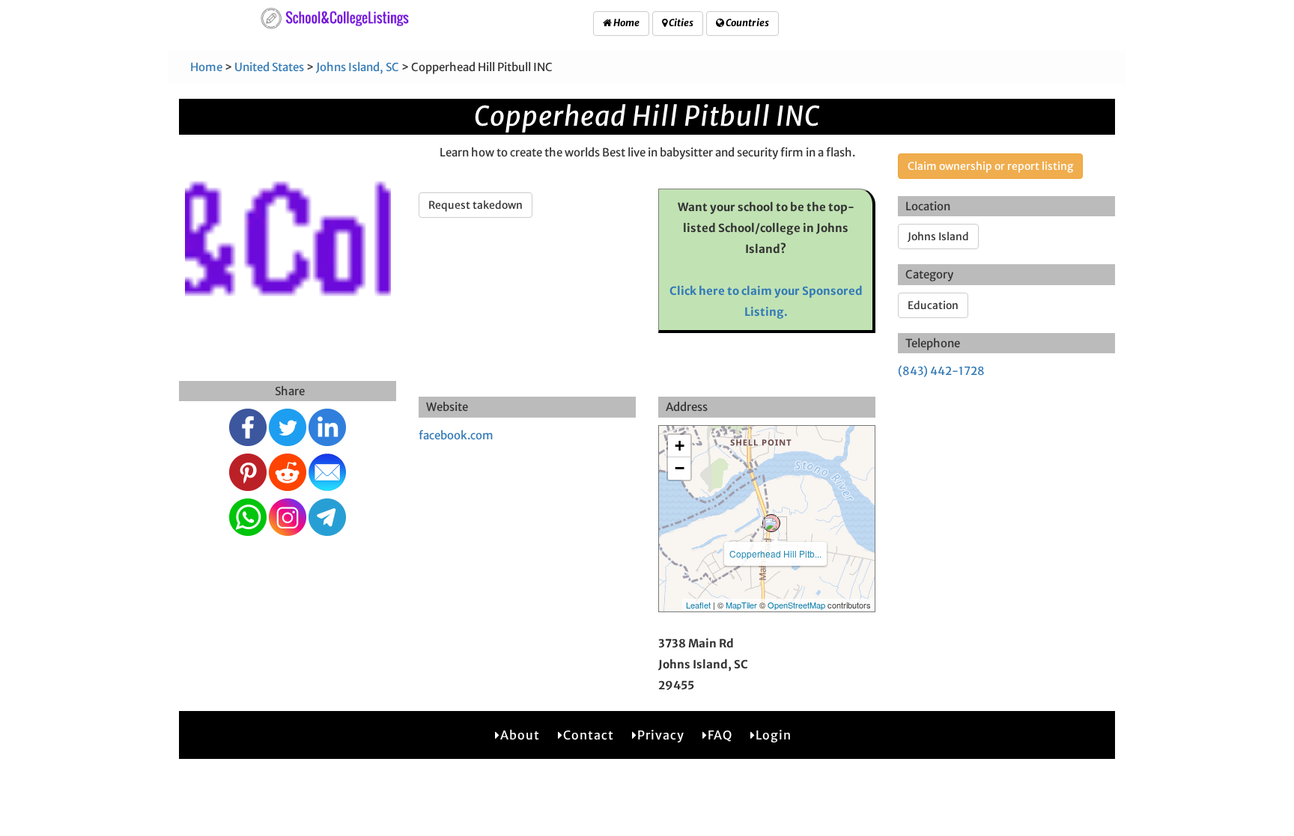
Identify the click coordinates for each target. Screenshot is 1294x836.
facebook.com (456, 435)
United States (269, 67)
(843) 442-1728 (941, 371)
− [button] (679, 468)
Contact (588, 734)
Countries (746, 22)
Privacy (660, 734)
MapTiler (741, 605)
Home (626, 22)
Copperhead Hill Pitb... (775, 553)
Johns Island (938, 236)
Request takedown (475, 205)
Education (933, 305)
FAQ (720, 734)
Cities (680, 22)
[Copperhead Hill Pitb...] (771, 523)
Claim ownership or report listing (990, 166)
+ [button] (679, 445)
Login (774, 734)
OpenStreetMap (796, 605)
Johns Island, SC (357, 67)
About (520, 734)
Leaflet (698, 605)
